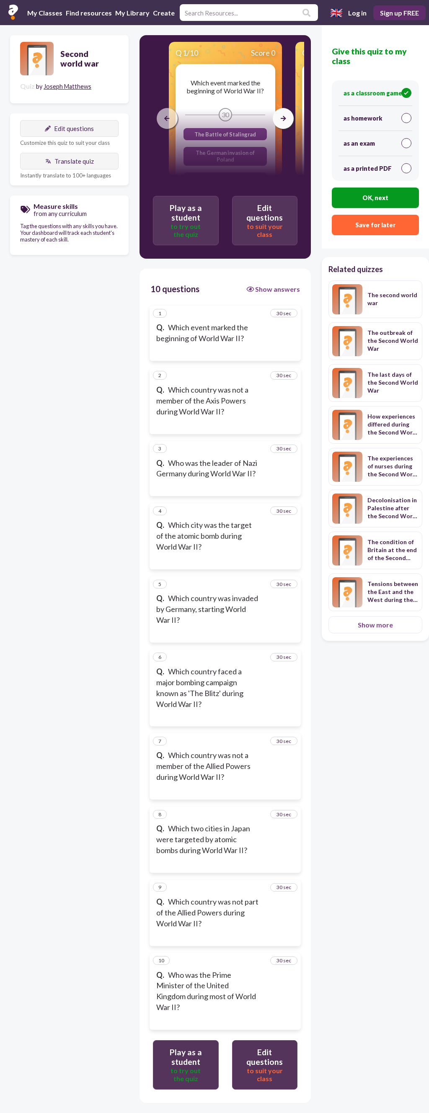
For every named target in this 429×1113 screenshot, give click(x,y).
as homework (363, 118)
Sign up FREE (399, 13)
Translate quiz (74, 161)
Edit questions (74, 128)
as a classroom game (373, 93)
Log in (357, 13)
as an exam (359, 143)
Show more (375, 625)
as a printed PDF (368, 168)
